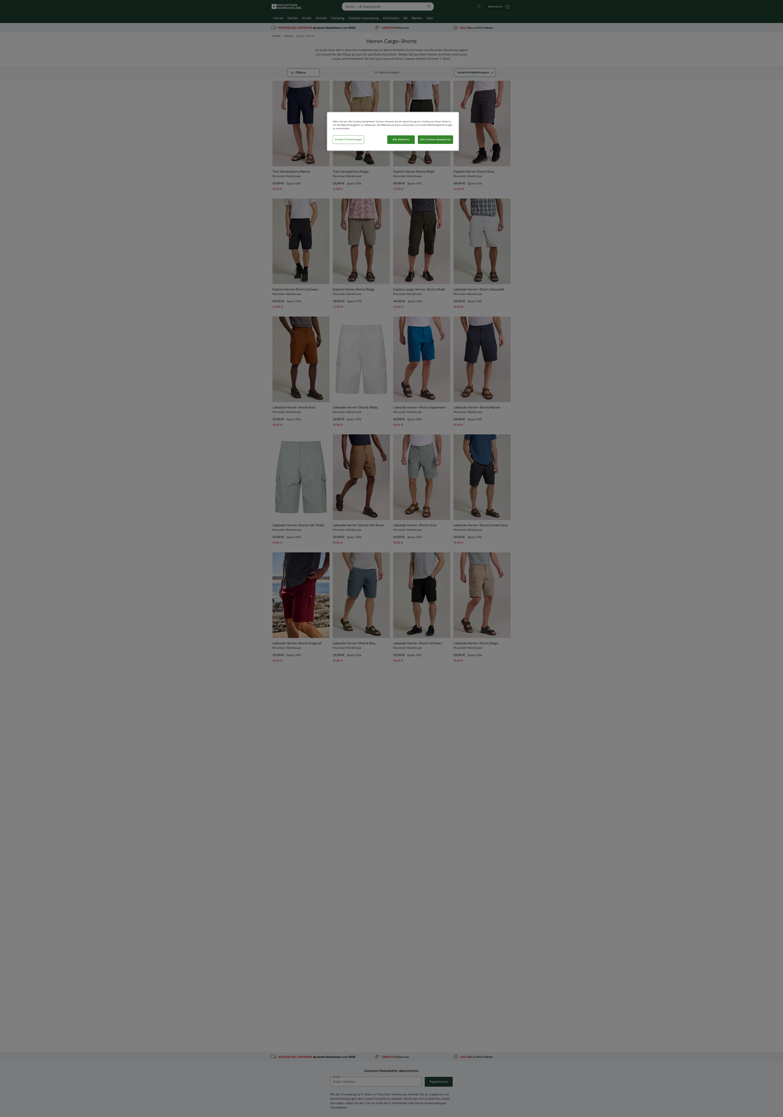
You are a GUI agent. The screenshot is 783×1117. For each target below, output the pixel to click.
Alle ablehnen (401, 139)
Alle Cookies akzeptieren (435, 139)
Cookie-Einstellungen (348, 139)
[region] (393, 131)
